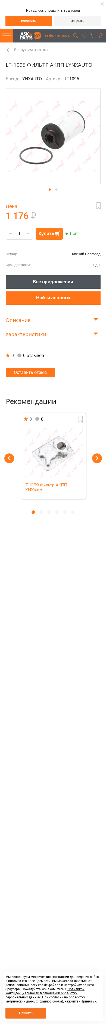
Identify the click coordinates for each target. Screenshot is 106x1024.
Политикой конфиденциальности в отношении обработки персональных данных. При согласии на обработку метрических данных (45, 995)
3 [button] (49, 512)
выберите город (57, 36)
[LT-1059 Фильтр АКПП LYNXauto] (53, 452)
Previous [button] (9, 458)
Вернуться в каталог (32, 50)
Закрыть (77, 21)
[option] (53, 456)
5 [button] (65, 512)
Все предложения (53, 282)
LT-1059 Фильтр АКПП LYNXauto (45, 488)
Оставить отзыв (30, 372)
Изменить (28, 21)
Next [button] (97, 458)
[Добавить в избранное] (98, 205)
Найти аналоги (53, 298)
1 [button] (33, 512)
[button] (49, 189)
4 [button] (57, 512)
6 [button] (72, 512)
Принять (26, 1013)
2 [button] (41, 512)
